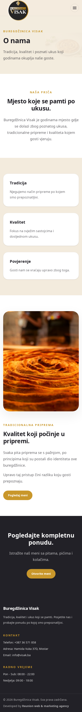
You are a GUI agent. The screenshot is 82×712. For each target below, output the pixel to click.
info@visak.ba (21, 655)
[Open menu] (74, 8)
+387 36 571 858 (25, 642)
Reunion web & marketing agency (45, 706)
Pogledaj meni (18, 495)
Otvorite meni (41, 574)
